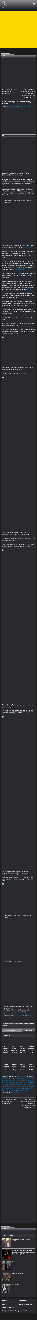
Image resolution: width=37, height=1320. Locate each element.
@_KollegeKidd (14, 1012)
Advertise (22, 1301)
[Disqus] (18, 1138)
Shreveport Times (18, 269)
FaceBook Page (18, 1015)
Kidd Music (21, 1076)
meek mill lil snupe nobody (21, 1086)
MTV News (5, 185)
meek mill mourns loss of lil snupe (18, 1090)
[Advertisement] (18, 29)
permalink (14, 1092)
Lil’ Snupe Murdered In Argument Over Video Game (9, 91)
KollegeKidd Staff (24, 106)
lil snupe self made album (18, 1080)
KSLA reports (28, 247)
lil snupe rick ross (22, 1078)
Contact (5, 1304)
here (12, 1008)
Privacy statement (9, 1307)
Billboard (29, 289)
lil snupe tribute (18, 1082)
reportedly (18, 273)
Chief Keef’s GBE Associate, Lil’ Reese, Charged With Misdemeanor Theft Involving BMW (28, 93)
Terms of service (25, 1304)
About (4, 1301)
